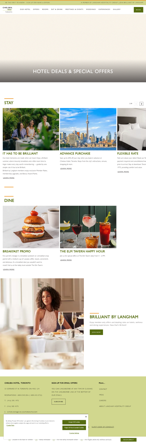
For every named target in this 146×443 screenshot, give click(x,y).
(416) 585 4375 (13, 406)
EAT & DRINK (57, 9)
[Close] (86, 416)
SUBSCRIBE (58, 402)
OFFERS (36, 9)
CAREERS (102, 401)
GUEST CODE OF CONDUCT (103, 427)
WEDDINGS (91, 9)
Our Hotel (25, 9)
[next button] (141, 104)
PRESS (101, 395)
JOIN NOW (96, 332)
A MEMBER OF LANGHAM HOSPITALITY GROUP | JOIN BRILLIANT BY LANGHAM (112, 3)
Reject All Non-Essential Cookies (74, 428)
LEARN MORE (8, 178)
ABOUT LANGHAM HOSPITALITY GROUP (115, 406)
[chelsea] (9, 9)
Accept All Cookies (74, 422)
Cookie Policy (10, 425)
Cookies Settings (74, 433)
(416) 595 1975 (13, 401)
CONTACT (103, 389)
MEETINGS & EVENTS (74, 9)
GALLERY (117, 9)
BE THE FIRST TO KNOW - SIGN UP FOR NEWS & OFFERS (27, 3)
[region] (46, 426)
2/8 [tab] (131, 102)
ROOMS (45, 9)
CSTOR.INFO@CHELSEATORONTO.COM (22, 412)
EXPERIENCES (104, 9)
